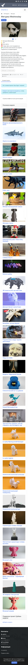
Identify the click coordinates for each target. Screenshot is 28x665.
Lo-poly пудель (8, 458)
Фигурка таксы (8, 223)
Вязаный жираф (8, 611)
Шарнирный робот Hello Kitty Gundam (13, 240)
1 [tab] (12, 39)
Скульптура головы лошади (12, 525)
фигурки (4, 70)
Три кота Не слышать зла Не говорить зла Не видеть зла (12, 424)
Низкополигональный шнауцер (13, 474)
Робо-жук (6, 190)
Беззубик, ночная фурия (11, 323)
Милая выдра (7, 157)
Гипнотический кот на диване (13, 391)
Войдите (5, 91)
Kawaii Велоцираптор (10, 407)
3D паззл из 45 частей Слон (12, 290)
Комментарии (6, 80)
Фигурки (4, 20)
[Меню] (25, 9)
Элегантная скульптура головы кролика (13, 542)
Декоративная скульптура (12, 307)
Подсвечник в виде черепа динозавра (12, 340)
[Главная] (1, 13)
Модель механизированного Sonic (12, 123)
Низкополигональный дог (11, 509)
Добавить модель (7, 622)
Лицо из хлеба (7, 358)
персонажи (11, 70)
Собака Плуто (7, 258)
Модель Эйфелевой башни (12, 374)
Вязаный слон (7, 560)
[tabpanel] (14, 29)
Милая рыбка (7, 274)
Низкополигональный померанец (10, 492)
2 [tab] (15, 39)
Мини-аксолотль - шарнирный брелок (13, 577)
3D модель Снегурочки (11, 594)
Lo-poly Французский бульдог (13, 442)
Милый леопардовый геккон (12, 207)
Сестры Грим (7, 174)
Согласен (14, 662)
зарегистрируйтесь (15, 91)
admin (5, 76)
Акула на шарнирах (9, 141)
